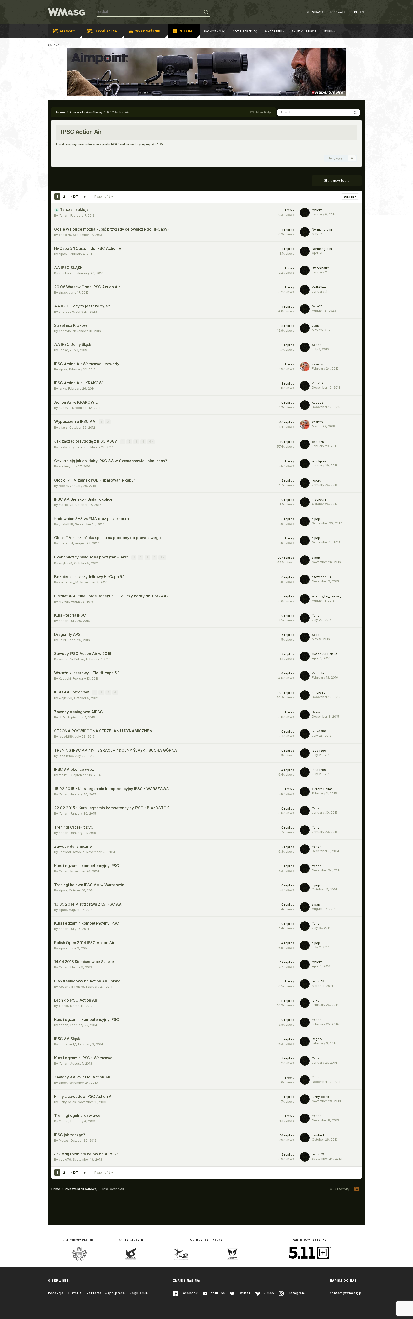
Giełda (186, 31)
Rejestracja (315, 12)
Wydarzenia (274, 31)
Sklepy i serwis (304, 31)
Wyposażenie (147, 31)
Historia (75, 1293)
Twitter (243, 1293)
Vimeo (268, 1293)
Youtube (217, 1293)
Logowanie (338, 12)
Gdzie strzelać (245, 31)
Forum (329, 31)
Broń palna (106, 31)
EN (362, 12)
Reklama (54, 45)
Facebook (189, 1293)
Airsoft (67, 31)
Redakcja (55, 1293)
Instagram (295, 1293)
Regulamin (139, 1293)
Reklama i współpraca (105, 1293)
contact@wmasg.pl (346, 1293)
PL (356, 12)
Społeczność (214, 31)
